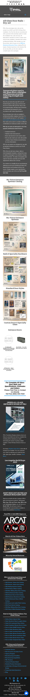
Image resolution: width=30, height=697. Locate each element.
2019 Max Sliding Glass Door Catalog (15, 590)
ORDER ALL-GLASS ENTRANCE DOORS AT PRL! (15, 403)
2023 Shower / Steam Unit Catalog (14, 582)
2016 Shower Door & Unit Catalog (14, 594)
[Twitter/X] (9, 4)
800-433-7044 (18, 1)
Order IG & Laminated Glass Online (14, 623)
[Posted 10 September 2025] (15, 433)
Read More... (17, 509)
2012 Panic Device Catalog (12, 605)
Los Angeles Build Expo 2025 (15, 461)
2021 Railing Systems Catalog (13, 586)
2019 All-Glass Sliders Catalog (13, 588)
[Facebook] (7, 4)
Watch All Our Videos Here (15, 536)
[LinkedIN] (21, 4)
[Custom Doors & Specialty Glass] (15, 320)
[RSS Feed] (23, 4)
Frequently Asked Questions (13, 670)
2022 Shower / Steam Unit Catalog (14, 584)
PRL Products (9, 659)
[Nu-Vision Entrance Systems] (15, 215)
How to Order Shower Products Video (15, 633)
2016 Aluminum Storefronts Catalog (15, 596)
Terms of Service (13, 694)
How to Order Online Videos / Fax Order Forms (15, 614)
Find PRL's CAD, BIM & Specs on (15, 514)
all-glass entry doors (14, 448)
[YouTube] (19, 4)
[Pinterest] (16, 4)
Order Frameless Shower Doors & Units (16, 625)
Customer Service (10, 649)
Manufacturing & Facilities (12, 655)
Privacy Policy (22, 694)
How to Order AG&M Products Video (15, 627)
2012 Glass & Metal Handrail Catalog (15, 609)
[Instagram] (11, 4)
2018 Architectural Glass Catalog (14, 592)
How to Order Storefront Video (13, 629)
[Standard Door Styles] (15, 286)
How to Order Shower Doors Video (14, 637)
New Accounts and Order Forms (14, 651)
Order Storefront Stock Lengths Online (15, 621)
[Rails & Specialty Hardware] (15, 252)
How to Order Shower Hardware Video (15, 635)
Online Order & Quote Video (12, 619)
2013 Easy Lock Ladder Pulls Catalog (15, 603)
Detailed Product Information (13, 664)
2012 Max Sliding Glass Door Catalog (15, 607)
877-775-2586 (11, 1)
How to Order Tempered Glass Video (15, 639)
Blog (6, 672)
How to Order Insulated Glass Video (15, 631)
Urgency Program (10, 653)
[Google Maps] (14, 4)
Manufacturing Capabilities (12, 657)
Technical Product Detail (12, 662)
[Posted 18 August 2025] (15, 491)
